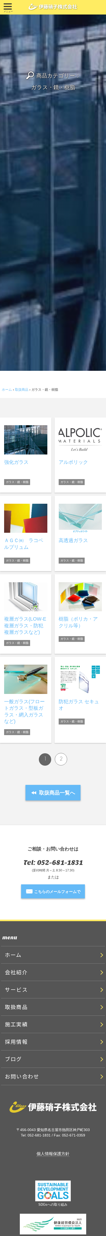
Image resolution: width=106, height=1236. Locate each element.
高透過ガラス (73, 540)
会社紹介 (16, 972)
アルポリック (73, 462)
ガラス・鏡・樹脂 (17, 482)
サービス (16, 989)
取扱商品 (21, 390)
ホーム (7, 390)
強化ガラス (16, 462)
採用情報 (16, 1041)
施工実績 (16, 1024)
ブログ (13, 1059)
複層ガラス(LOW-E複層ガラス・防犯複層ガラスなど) (25, 625)
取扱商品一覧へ (53, 792)
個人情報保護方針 (53, 1153)
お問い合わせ (22, 1076)
